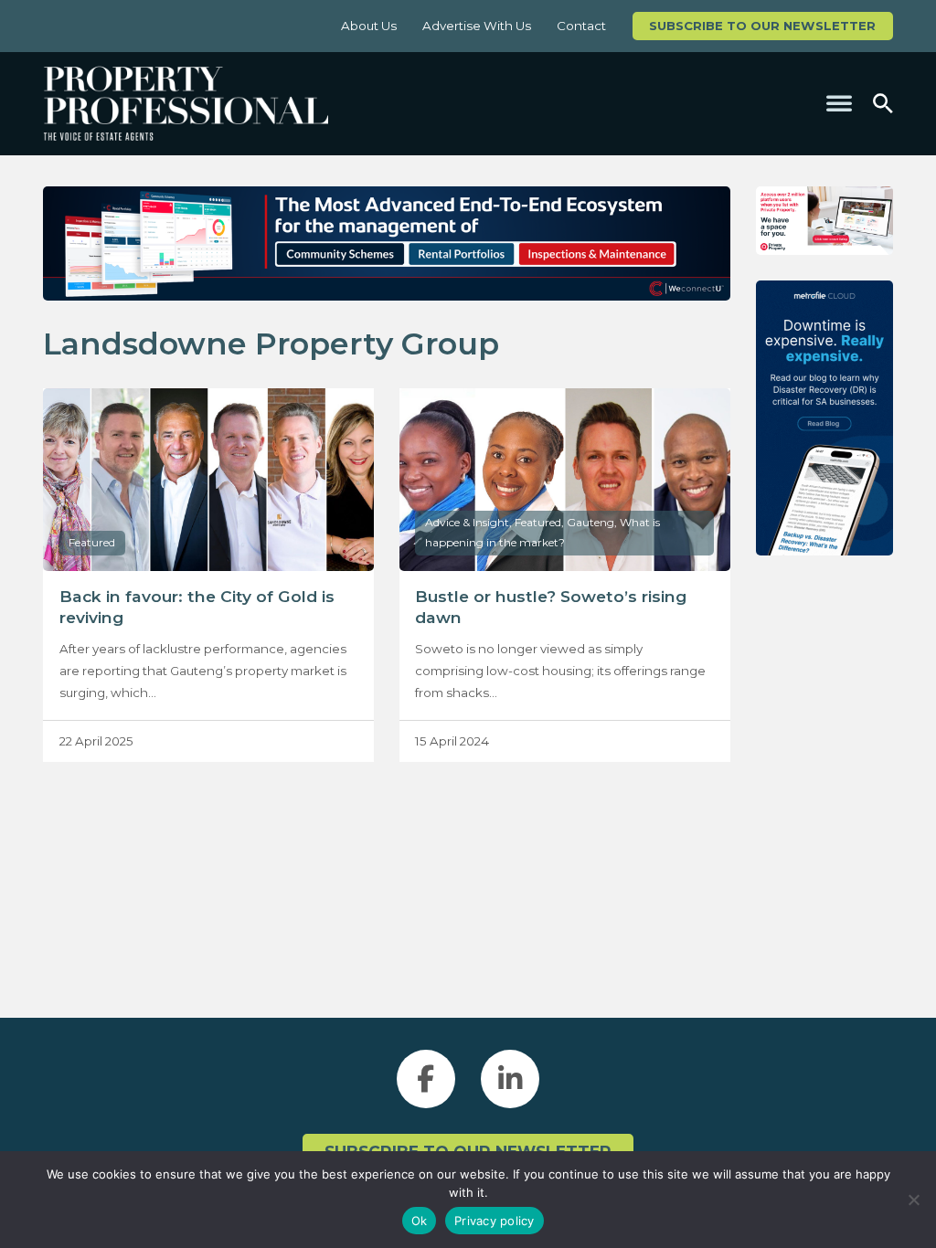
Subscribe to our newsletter (762, 25)
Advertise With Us (476, 25)
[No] (913, 1199)
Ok (419, 1220)
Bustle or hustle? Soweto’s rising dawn (550, 607)
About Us (369, 25)
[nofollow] (824, 220)
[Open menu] (839, 103)
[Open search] (883, 103)
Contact (581, 25)
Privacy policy (494, 1220)
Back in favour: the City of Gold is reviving (197, 607)
